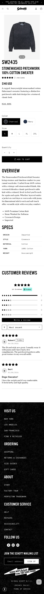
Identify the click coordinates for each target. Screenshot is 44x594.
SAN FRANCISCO (11, 430)
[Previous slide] (2, 2)
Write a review (22, 319)
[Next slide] (41, 2)
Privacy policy (22, 585)
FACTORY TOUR (11, 490)
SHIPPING (8, 451)
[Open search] (7, 8)
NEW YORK (8, 418)
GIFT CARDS (10, 469)
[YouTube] (17, 545)
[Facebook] (8, 545)
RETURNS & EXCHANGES (15, 457)
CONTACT (8, 529)
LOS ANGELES (10, 424)
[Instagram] (13, 545)
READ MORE (6, 104)
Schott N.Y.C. (26, 581)
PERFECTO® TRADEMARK (15, 496)
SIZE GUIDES (10, 463)
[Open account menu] (36, 8)
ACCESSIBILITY (11, 523)
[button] (8, 77)
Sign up (31, 561)
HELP (6, 511)
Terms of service (22, 589)
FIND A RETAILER (13, 436)
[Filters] (4, 327)
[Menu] (2, 8)
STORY (7, 484)
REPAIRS (8, 517)
